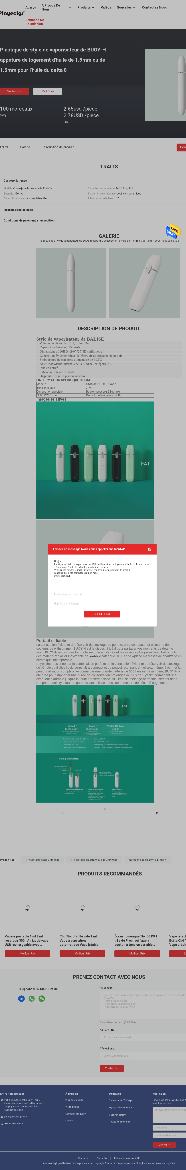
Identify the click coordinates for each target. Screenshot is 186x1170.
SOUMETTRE (102, 614)
